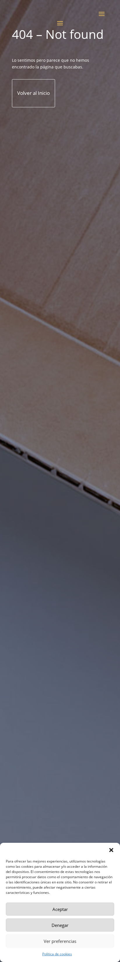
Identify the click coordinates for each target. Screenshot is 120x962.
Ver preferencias (60, 941)
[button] (111, 850)
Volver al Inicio (33, 93)
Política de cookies (57, 954)
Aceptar (60, 909)
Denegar (60, 925)
